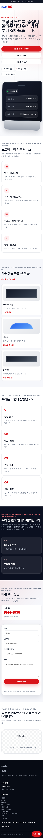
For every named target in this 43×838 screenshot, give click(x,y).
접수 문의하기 (21, 681)
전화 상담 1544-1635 (22, 49)
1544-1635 (12, 612)
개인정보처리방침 (18, 822)
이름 (5, 628)
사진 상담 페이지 (23, 691)
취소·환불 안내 (5, 826)
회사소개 (4, 822)
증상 (5, 659)
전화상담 (36, 834)
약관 (9, 822)
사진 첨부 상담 (21, 62)
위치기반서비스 (30, 822)
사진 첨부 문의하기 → (9, 279)
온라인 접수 (21, 55)
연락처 (6, 639)
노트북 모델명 (9, 649)
